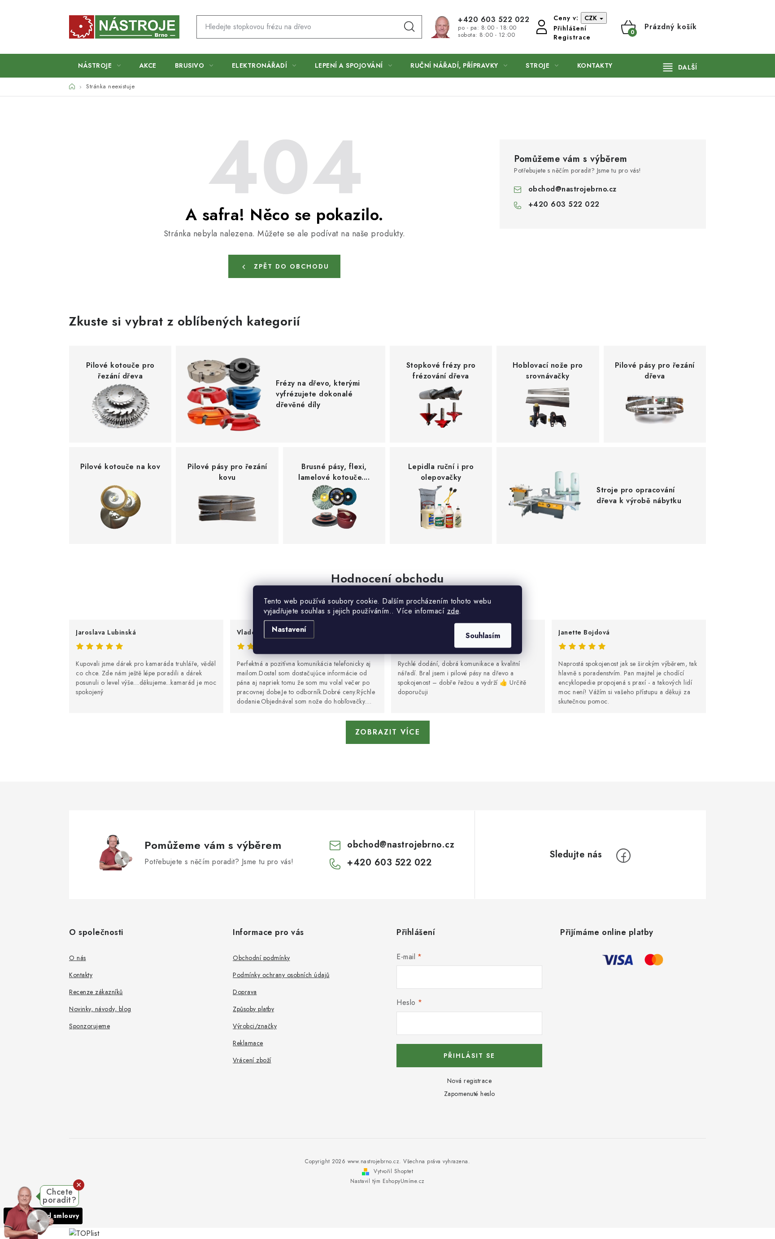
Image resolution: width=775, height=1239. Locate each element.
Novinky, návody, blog (100, 1008)
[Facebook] (623, 855)
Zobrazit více (387, 732)
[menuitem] (99, 66)
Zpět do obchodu (291, 266)
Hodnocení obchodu (387, 578)
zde (453, 610)
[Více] (680, 67)
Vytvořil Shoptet (393, 1171)
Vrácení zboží (252, 1060)
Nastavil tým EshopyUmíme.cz (387, 1181)
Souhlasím (483, 635)
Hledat (409, 27)
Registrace (572, 37)
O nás (77, 957)
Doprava (245, 991)
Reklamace (248, 1043)
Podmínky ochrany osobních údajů (281, 974)
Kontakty (80, 974)
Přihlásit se (469, 1055)
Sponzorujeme (89, 1026)
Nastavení (289, 629)
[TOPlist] (84, 1233)
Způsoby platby (253, 1008)
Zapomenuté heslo (469, 1093)
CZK (591, 17)
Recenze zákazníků (96, 991)
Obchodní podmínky (261, 957)
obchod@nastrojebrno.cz (572, 189)
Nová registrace (469, 1080)
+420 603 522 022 (493, 19)
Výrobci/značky (255, 1026)
